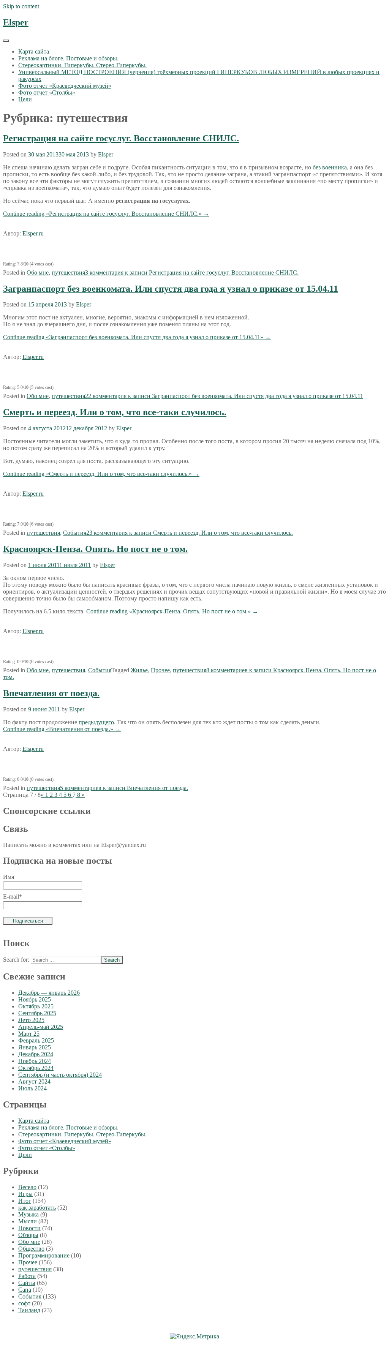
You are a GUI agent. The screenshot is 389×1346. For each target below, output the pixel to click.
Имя (8, 877)
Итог (24, 1200)
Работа (27, 1276)
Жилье (139, 670)
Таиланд (29, 1310)
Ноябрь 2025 (34, 999)
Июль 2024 (32, 1088)
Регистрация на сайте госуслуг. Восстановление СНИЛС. (121, 138)
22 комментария (224, 396)
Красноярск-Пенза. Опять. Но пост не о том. (95, 549)
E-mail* (12, 896)
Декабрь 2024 (35, 1054)
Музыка (28, 1214)
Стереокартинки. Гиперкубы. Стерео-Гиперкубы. (82, 65)
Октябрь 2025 (36, 1006)
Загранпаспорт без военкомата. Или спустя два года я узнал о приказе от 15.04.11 (170, 289)
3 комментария (192, 272)
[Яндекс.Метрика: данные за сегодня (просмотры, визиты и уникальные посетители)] (194, 1336)
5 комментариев (124, 788)
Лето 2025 (31, 1020)
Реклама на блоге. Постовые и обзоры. (68, 58)
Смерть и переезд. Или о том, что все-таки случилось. (114, 412)
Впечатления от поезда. (51, 693)
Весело (27, 1187)
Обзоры (28, 1235)
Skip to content (21, 6)
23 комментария (189, 532)
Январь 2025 (34, 1047)
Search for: (16, 959)
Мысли (27, 1221)
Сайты (26, 1283)
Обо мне (38, 272)
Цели (25, 99)
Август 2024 (34, 1081)
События (74, 532)
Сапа (24, 1289)
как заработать (37, 1207)
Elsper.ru (33, 233)
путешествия (68, 272)
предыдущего (96, 722)
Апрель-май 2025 (40, 1027)
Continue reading (106, 213)
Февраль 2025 (36, 1040)
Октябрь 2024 (36, 1068)
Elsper (15, 22)
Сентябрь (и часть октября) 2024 (60, 1074)
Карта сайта (33, 51)
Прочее (160, 670)
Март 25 (29, 1033)
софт (24, 1303)
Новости (29, 1228)
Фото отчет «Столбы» (46, 92)
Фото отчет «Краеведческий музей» (64, 85)
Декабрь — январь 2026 (49, 992)
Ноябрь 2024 (34, 1061)
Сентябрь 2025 (37, 1013)
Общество (31, 1248)
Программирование (44, 1255)
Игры (25, 1194)
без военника (330, 167)
